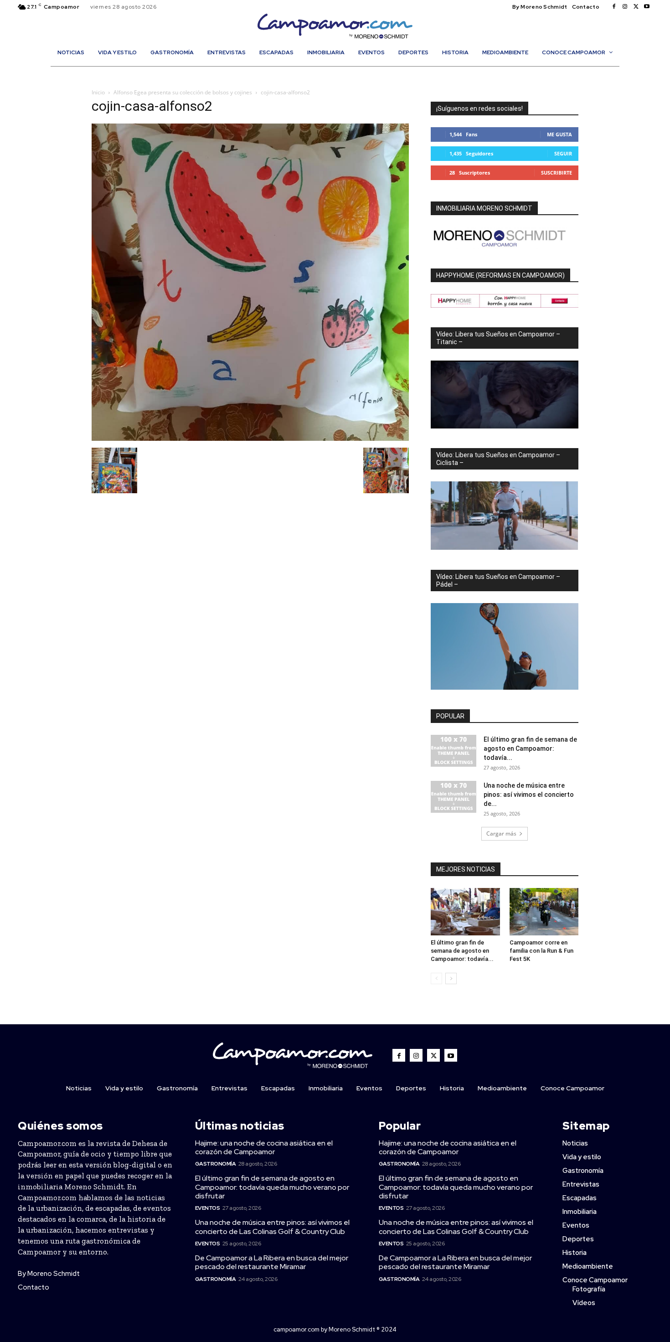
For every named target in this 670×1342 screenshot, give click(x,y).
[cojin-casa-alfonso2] (250, 438)
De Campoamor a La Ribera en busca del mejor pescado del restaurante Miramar (271, 1262)
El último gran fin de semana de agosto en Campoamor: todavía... (530, 748)
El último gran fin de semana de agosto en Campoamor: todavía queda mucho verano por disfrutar (272, 1186)
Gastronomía (215, 1163)
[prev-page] (436, 978)
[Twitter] (635, 6)
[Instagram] (624, 6)
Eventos (207, 1208)
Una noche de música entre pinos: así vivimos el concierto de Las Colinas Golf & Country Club (272, 1227)
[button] (339, 72)
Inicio (98, 92)
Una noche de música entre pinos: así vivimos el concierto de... (529, 794)
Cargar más (501, 833)
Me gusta (559, 134)
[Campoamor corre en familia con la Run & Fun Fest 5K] (544, 911)
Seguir (563, 153)
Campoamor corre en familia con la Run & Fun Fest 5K (541, 950)
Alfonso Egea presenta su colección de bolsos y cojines (182, 92)
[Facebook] (613, 6)
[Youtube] (646, 6)
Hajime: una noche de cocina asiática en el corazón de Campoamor (264, 1147)
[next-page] (451, 978)
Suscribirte (556, 172)
